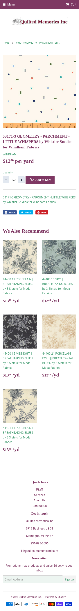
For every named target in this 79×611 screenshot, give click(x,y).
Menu (11, 4)
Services (39, 495)
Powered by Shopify (55, 597)
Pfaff (39, 489)
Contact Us (40, 506)
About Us (39, 500)
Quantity (8, 172)
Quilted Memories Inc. (30, 597)
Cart (73, 4)
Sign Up (69, 579)
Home (6, 42)
